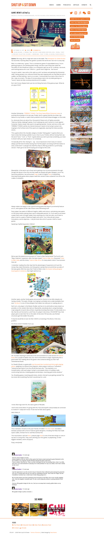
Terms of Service (35, 532)
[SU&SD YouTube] (77, 13)
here (49, 174)
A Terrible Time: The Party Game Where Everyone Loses (39, 52)
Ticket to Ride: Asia (47, 258)
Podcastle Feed (26, 525)
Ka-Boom (51, 54)
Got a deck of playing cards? (79, 33)
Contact (16, 528)
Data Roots (53, 532)
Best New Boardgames (77, 37)
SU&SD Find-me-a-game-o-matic (80, 19)
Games (58, 5)
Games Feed (47, 525)
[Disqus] (38, 472)
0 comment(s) (37, 50)
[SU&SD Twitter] (72, 13)
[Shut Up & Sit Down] (23, 5)
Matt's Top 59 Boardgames (78, 29)
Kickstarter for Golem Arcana (56, 58)
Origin (58, 52)
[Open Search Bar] (90, 4)
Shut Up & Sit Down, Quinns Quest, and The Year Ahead (81, 65)
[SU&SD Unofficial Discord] (90, 13)
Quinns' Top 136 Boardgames (79, 26)
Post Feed (17, 525)
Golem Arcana (18, 52)
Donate (84, 5)
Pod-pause (81, 98)
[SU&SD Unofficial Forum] (85, 13)
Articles (76, 5)
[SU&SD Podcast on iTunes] (81, 13)
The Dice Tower (50, 429)
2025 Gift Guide (75, 40)
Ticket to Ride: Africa (35, 260)
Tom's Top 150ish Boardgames (79, 22)
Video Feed (37, 525)
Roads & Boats (59, 54)
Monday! (81, 130)
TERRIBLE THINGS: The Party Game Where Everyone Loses (42, 113)
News (28, 50)
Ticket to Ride (44, 54)
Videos (51, 5)
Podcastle (67, 5)
